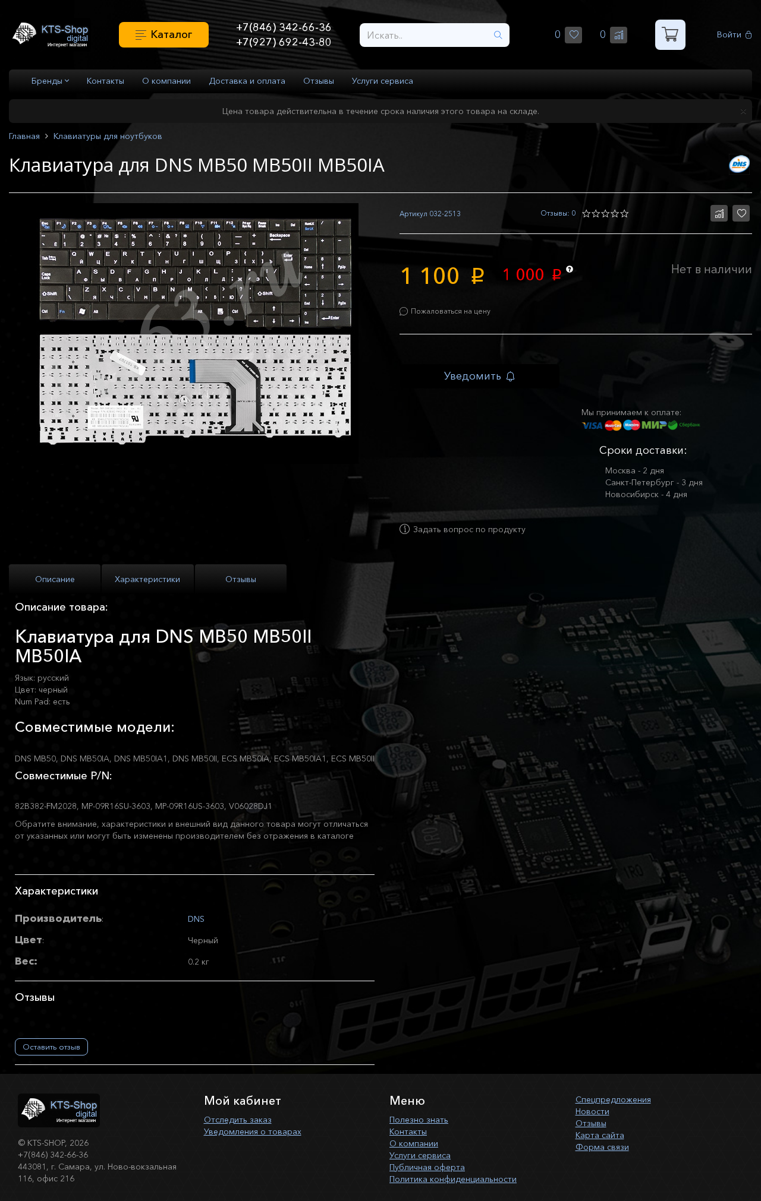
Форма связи (602, 1147)
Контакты (105, 80)
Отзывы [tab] (240, 579)
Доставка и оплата (247, 80)
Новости (592, 1111)
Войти (729, 35)
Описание (55, 579)
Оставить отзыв (51, 1046)
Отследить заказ (238, 1119)
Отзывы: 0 (558, 212)
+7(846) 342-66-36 (284, 27)
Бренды (48, 80)
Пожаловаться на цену (450, 310)
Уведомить (472, 376)
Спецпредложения (613, 1099)
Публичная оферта (427, 1167)
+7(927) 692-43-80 (284, 42)
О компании (166, 80)
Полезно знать (418, 1119)
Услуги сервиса (382, 80)
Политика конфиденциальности (453, 1179)
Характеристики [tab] (147, 579)
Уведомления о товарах (252, 1131)
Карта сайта (600, 1135)
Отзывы (318, 80)
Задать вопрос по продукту (469, 529)
